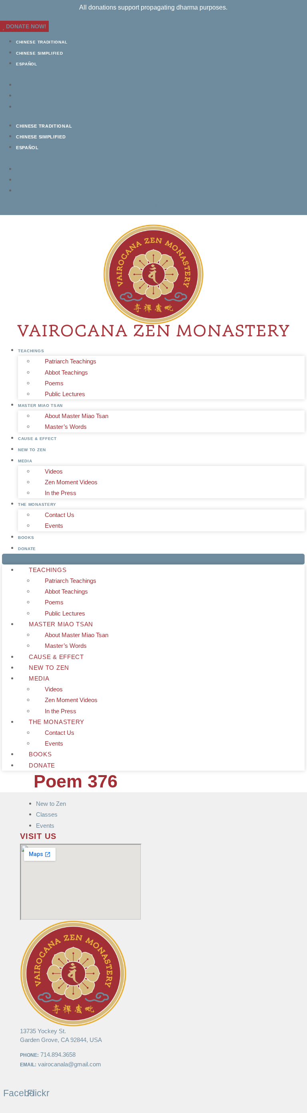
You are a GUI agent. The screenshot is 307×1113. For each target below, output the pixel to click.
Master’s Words (66, 426)
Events (54, 525)
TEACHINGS (31, 351)
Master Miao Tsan (40, 405)
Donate (27, 549)
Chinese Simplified (39, 53)
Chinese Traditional (41, 42)
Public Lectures (65, 394)
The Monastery (37, 504)
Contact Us (59, 514)
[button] (153, 74)
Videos (54, 471)
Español (26, 64)
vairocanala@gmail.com (69, 1064)
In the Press (60, 492)
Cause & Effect (37, 438)
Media (25, 461)
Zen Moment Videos (71, 482)
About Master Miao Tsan (76, 415)
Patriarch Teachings (70, 361)
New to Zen (32, 450)
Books (26, 537)
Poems (54, 383)
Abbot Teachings (66, 372)
